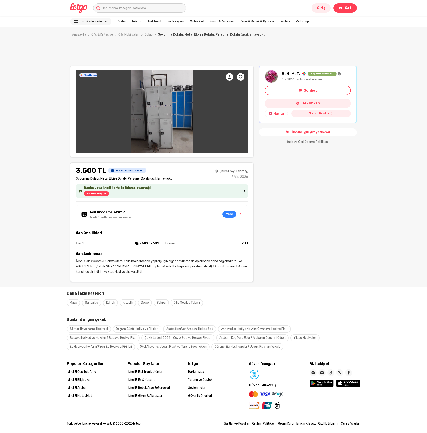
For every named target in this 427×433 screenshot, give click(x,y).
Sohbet (310, 90)
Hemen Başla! (96, 193)
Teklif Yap (311, 103)
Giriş (321, 8)
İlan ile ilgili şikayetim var (311, 132)
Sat (348, 8)
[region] (162, 111)
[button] (162, 111)
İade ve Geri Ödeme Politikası (307, 142)
